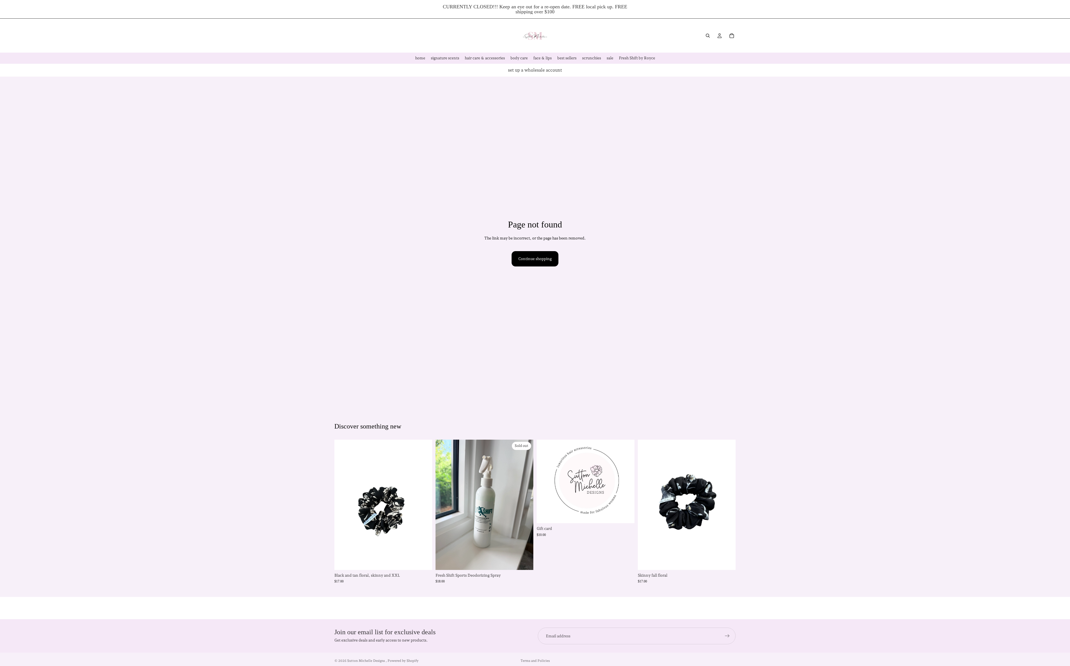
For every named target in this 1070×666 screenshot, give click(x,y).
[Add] (727, 561)
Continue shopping (535, 258)
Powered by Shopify (403, 661)
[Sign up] (727, 636)
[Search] (708, 36)
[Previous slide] (342, 505)
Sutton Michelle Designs (366, 661)
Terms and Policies (535, 661)
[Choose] (424, 561)
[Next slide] (423, 505)
